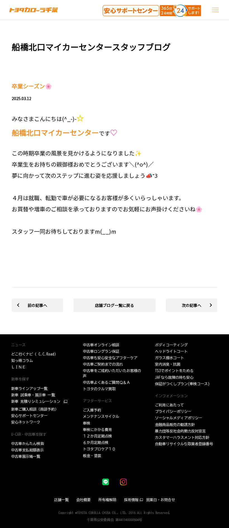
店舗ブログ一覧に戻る (114, 305)
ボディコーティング (171, 345)
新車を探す (20, 379)
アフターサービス (97, 401)
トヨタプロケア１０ (99, 449)
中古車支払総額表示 (27, 450)
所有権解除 (107, 500)
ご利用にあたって (169, 405)
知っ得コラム (22, 361)
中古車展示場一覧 (25, 456)
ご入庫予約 (92, 410)
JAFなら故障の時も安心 (174, 377)
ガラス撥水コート (169, 358)
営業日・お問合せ (160, 500)
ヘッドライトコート (171, 351)
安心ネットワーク (25, 422)
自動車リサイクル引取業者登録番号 (184, 444)
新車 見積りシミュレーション (35, 401)
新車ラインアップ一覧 (29, 388)
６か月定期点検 (95, 442)
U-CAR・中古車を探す (28, 434)
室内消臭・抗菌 (167, 364)
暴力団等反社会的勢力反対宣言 (180, 431)
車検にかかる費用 (97, 430)
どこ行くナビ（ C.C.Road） (34, 354)
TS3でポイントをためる (174, 371)
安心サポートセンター (29, 416)
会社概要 (83, 500)
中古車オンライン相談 (101, 345)
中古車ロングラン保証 (101, 351)
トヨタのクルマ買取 (99, 389)
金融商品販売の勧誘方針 (175, 425)
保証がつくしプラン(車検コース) (182, 384)
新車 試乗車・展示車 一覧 (33, 395)
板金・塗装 (92, 456)
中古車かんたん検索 (27, 444)
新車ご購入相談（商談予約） (34, 409)
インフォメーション (171, 396)
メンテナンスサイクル (101, 416)
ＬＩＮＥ (18, 367)
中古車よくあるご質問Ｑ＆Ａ (106, 382)
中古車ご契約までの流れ (103, 364)
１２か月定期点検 (97, 436)
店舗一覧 (61, 500)
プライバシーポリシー (173, 411)
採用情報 (131, 500)
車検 (86, 423)
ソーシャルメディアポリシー (178, 418)
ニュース (18, 345)
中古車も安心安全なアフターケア (110, 358)
